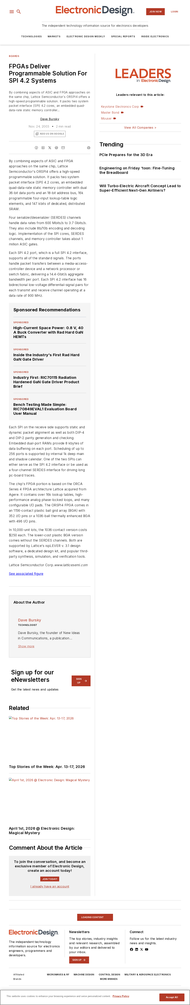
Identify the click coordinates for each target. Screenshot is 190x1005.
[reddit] (56, 148)
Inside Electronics (155, 36)
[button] (11, 11)
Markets (54, 36)
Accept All (172, 997)
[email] (63, 148)
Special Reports (123, 36)
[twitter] (50, 148)
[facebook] (36, 148)
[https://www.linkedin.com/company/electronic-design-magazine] (136, 949)
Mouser (106, 118)
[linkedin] (43, 148)
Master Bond (110, 112)
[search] (19, 11)
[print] (89, 148)
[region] (95, 997)
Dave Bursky (49, 119)
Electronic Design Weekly (86, 36)
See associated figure (26, 574)
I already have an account (49, 886)
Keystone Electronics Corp (120, 106)
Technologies (31, 36)
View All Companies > (140, 127)
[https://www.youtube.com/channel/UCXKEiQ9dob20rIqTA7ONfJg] (146, 949)
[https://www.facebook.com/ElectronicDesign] (131, 949)
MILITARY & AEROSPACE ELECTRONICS (148, 974)
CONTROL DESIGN (109, 974)
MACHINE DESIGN (84, 974)
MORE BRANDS (108, 979)
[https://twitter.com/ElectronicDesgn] (141, 949)
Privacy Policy (121, 996)
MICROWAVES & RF (58, 974)
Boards (14, 56)
